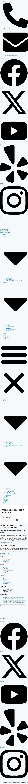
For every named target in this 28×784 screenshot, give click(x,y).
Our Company (9, 278)
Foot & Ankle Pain (10, 326)
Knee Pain (8, 328)
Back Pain (8, 324)
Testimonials (6, 337)
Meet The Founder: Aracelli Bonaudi (14, 280)
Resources (5, 334)
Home (4, 234)
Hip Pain (8, 325)
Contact (4, 338)
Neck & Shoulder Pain (11, 329)
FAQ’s (4, 333)
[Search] (17, 520)
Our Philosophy (9, 279)
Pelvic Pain (8, 330)
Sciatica (7, 332)
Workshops (5, 335)
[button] (14, 368)
